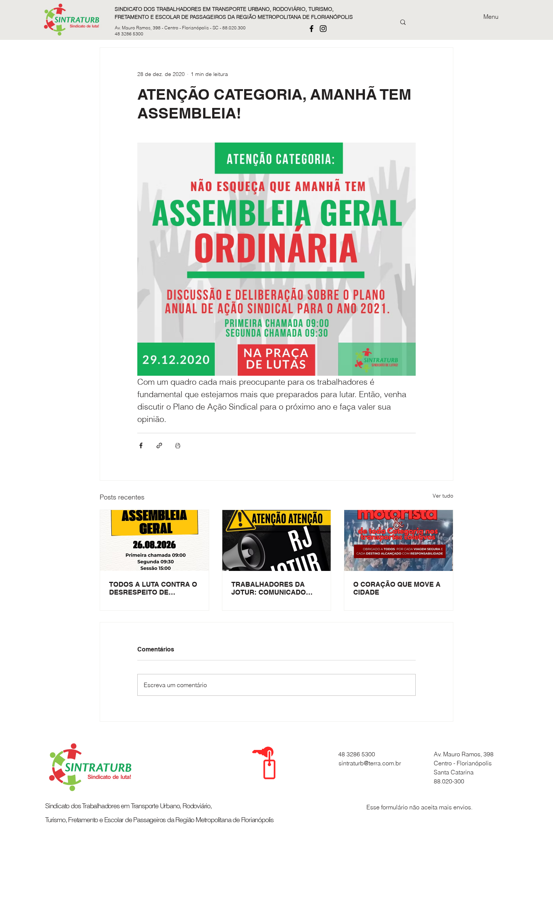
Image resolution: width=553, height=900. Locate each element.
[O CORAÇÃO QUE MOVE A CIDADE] (398, 540)
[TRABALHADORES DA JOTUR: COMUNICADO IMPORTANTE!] (276, 540)
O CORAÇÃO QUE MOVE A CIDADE (397, 588)
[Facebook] (311, 28)
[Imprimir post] (177, 445)
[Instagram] (323, 28)
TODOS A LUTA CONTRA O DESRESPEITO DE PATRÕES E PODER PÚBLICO (153, 588)
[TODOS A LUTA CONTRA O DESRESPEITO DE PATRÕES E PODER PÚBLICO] (154, 540)
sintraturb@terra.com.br (370, 763)
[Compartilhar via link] (159, 445)
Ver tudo (443, 495)
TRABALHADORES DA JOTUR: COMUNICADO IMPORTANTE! (268, 588)
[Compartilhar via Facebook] (140, 445)
